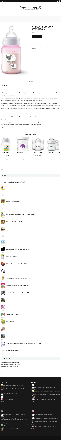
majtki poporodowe (48, 46)
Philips (40, 45)
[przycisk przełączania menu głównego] (30, 14)
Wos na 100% (30, 7)
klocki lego (42, 46)
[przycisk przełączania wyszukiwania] (57, 1)
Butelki (37, 45)
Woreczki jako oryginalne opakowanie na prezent (10, 362)
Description (31, 81)
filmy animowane (37, 46)
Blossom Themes (39, 437)
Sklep (2, 1)
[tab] (31, 81)
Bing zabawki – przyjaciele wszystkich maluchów (9, 368)
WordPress (51, 437)
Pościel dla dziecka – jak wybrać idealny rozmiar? (9, 366)
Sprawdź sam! (36, 36)
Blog (5, 1)
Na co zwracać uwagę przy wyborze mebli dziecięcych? (11, 364)
